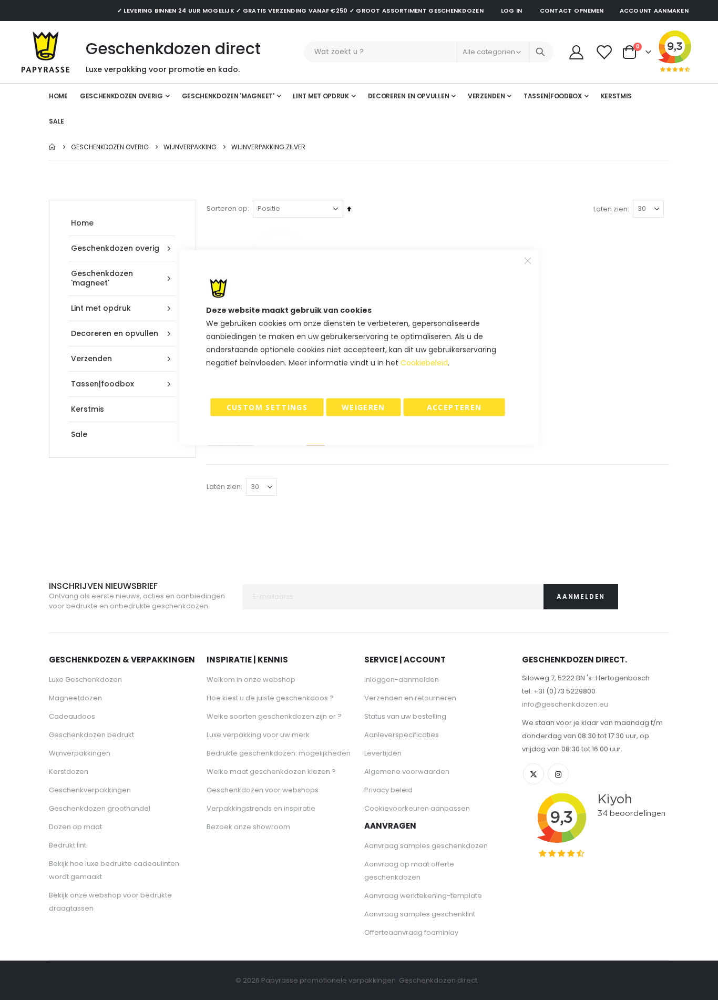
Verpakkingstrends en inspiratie (261, 808)
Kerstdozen (68, 772)
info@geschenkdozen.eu (565, 704)
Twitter (533, 773)
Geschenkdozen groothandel (99, 808)
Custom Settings (267, 407)
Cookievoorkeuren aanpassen (417, 808)
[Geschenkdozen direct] (46, 52)
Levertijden (383, 753)
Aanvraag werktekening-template (423, 896)
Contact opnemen (572, 10)
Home (52, 147)
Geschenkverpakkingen (90, 790)
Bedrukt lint (67, 845)
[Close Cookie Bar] (527, 261)
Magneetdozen (75, 698)
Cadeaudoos (72, 716)
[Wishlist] (605, 52)
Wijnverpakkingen (79, 753)
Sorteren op (227, 208)
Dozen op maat (75, 827)
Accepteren (454, 407)
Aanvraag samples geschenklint (419, 914)
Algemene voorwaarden (406, 772)
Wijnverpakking (190, 147)
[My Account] (576, 52)
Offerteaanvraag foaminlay (411, 932)
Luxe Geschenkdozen (85, 680)
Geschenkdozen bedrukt (91, 735)
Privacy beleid (388, 790)
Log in (511, 10)
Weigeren (363, 407)
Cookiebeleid (424, 363)
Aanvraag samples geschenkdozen (426, 846)
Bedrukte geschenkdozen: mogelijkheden (279, 753)
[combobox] (428, 52)
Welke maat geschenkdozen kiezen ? (271, 772)
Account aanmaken (654, 10)
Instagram (558, 773)
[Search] (540, 52)
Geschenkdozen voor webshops (263, 790)
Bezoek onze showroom (248, 827)
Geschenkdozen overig (110, 147)
